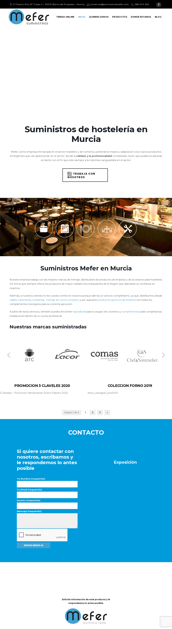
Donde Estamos (141, 17)
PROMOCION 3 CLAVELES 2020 (42, 386)
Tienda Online (65, 17)
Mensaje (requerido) (29, 511)
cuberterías (24, 299)
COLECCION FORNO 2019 (130, 386)
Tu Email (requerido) (29, 489)
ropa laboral (79, 311)
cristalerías (38, 299)
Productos (119, 17)
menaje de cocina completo (62, 299)
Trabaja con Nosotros (81, 175)
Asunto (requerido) (28, 500)
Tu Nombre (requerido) (31, 478)
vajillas (13, 299)
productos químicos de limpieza (117, 299)
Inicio (81, 17)
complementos (131, 311)
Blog (158, 17)
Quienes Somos (99, 17)
